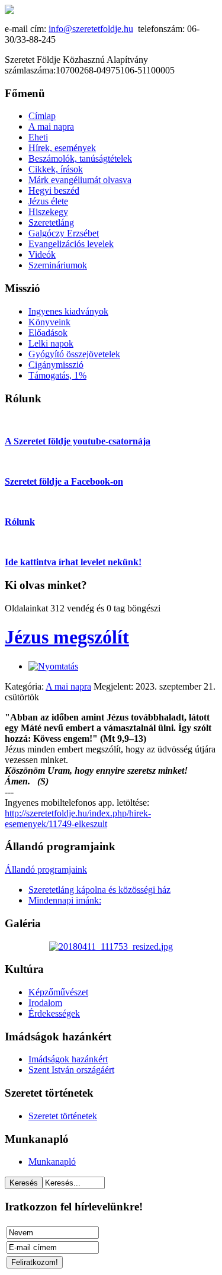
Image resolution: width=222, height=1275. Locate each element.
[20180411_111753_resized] (111, 946)
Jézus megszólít (67, 637)
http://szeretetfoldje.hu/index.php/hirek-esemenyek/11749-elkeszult (78, 818)
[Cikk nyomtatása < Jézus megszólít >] (53, 666)
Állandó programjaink (46, 869)
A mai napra (68, 686)
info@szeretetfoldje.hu (91, 29)
